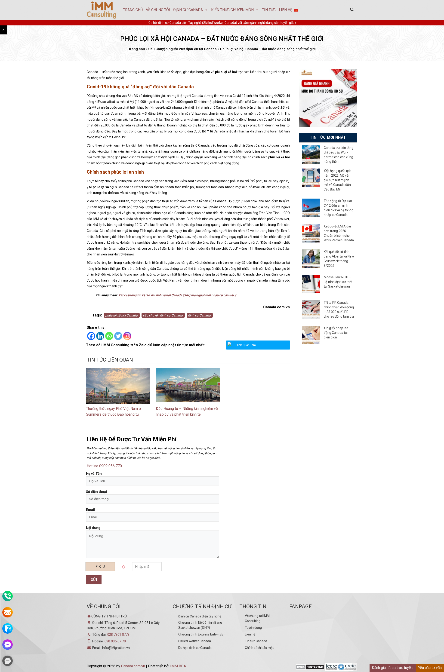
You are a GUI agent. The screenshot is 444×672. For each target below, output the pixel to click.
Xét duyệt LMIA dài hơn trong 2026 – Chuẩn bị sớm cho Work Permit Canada (339, 233)
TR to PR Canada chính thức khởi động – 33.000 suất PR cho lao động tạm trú (339, 309)
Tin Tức (269, 10)
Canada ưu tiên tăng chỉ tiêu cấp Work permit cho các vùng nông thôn (338, 154)
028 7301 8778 (118, 634)
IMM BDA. (178, 666)
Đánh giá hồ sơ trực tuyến (392, 668)
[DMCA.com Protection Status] (310, 667)
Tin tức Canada (256, 641)
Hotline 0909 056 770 (104, 466)
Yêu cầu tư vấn (430, 668)
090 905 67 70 (115, 641)
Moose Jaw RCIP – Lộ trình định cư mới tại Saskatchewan (338, 281)
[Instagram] (127, 336)
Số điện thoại (96, 492)
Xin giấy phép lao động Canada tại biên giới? (336, 332)
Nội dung (93, 528)
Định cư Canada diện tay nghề (199, 616)
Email (90, 510)
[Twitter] (118, 336)
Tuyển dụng (253, 627)
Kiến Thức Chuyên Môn (232, 10)
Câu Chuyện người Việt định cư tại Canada (182, 49)
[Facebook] (91, 336)
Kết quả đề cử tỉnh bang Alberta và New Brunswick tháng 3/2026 (339, 258)
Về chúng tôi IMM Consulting (257, 618)
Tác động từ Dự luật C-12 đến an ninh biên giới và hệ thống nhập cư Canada (338, 208)
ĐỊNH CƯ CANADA (188, 10)
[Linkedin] (100, 336)
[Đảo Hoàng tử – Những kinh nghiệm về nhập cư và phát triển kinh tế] (188, 384)
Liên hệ (250, 634)
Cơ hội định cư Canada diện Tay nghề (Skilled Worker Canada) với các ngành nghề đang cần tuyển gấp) (222, 23)
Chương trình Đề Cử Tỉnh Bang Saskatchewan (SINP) (200, 625)
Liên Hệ (285, 10)
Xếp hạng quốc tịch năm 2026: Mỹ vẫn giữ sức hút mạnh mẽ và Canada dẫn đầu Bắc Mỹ (337, 180)
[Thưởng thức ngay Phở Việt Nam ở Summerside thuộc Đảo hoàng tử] (118, 389)
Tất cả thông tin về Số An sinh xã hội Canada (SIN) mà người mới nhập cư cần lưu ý (177, 295)
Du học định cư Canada (195, 648)
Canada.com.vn (133, 666)
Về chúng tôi (158, 10)
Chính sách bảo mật (259, 648)
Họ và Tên (94, 474)
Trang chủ (133, 10)
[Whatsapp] (109, 336)
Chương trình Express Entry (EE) (201, 634)
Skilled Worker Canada (194, 641)
